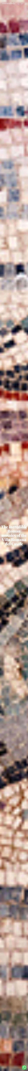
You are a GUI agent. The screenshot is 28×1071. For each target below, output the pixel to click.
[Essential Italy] (8, 3)
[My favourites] (22, 4)
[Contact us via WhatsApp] (24, 1067)
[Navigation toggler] (26, 4)
